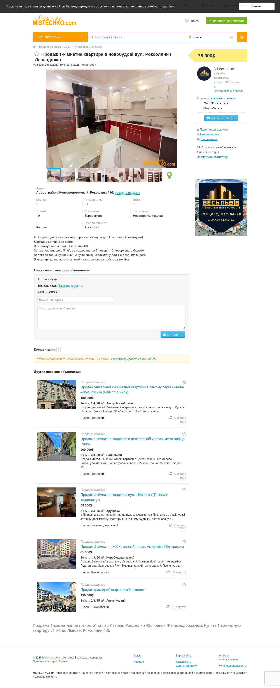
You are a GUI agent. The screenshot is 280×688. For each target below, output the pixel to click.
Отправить (174, 334)
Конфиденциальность (232, 665)
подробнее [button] (167, 6)
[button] (68, 175)
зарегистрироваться (127, 358)
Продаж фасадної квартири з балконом (112, 589)
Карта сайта (183, 655)
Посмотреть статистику (212, 157)
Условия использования (228, 657)
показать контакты (223, 98)
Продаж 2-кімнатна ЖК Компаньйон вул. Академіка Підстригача (132, 546)
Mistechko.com (51, 657)
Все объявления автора (228, 91)
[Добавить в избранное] (36, 54)
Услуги (137, 655)
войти (152, 358)
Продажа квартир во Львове (50, 661)
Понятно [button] (256, 6)
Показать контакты (70, 285)
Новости (138, 661)
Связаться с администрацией (186, 663)
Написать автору (222, 118)
